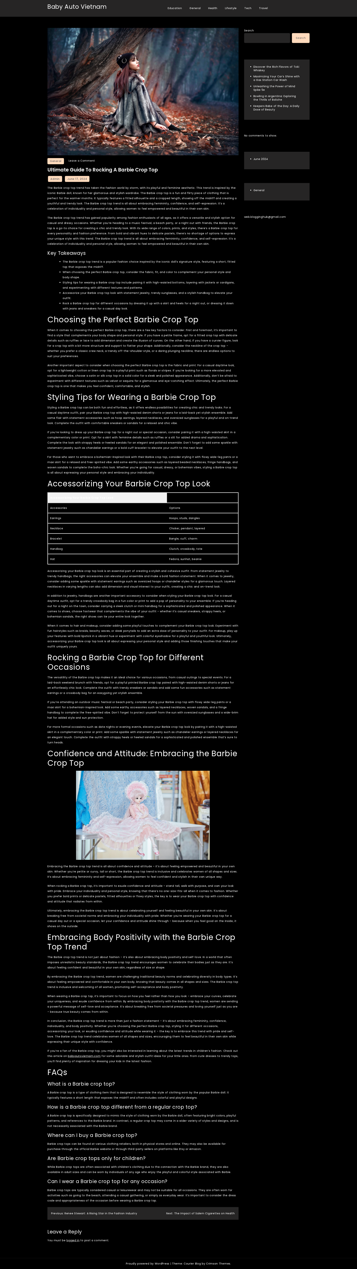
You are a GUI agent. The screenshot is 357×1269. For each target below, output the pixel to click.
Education (175, 8)
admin (55, 179)
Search (249, 30)
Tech (248, 8)
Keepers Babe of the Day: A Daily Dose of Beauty (276, 107)
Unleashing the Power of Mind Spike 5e (274, 88)
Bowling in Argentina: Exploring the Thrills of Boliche (274, 98)
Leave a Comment (82, 161)
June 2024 (260, 159)
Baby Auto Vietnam (77, 6)
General (195, 8)
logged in (72, 1240)
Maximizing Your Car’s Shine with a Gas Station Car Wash (276, 78)
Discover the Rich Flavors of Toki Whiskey (276, 68)
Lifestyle (231, 8)
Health (212, 8)
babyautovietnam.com (84, 1056)
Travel (263, 8)
